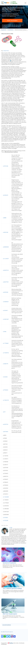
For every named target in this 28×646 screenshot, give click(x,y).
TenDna (11, 643)
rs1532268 (5, 520)
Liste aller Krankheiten (6, 624)
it (8, 631)
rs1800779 (5, 363)
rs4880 (4, 217)
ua (10, 631)
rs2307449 (5, 292)
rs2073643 (5, 431)
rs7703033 (5, 390)
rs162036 (5, 377)
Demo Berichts (15, 2)
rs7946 (4, 331)
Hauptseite (3, 29)
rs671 (4, 412)
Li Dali (10, 527)
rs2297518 (5, 424)
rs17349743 (6, 352)
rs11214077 (6, 258)
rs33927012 (6, 270)
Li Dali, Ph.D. (6, 50)
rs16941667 (6, 319)
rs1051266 (5, 166)
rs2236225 (5, 195)
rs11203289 (6, 497)
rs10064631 (6, 301)
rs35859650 (6, 247)
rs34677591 (6, 282)
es (7, 631)
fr (5, 631)
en (1, 631)
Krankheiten (10, 29)
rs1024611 (5, 310)
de (3, 631)
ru (12, 631)
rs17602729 (6, 400)
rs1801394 (5, 232)
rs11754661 (6, 343)
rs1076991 (5, 517)
